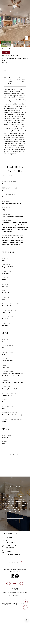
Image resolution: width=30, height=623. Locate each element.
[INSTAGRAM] (10, 583)
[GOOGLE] (23, 583)
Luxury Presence (15, 595)
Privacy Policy (22, 604)
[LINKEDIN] (15, 583)
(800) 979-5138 (10, 547)
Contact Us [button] (15, 520)
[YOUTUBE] (19, 583)
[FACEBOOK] (6, 583)
